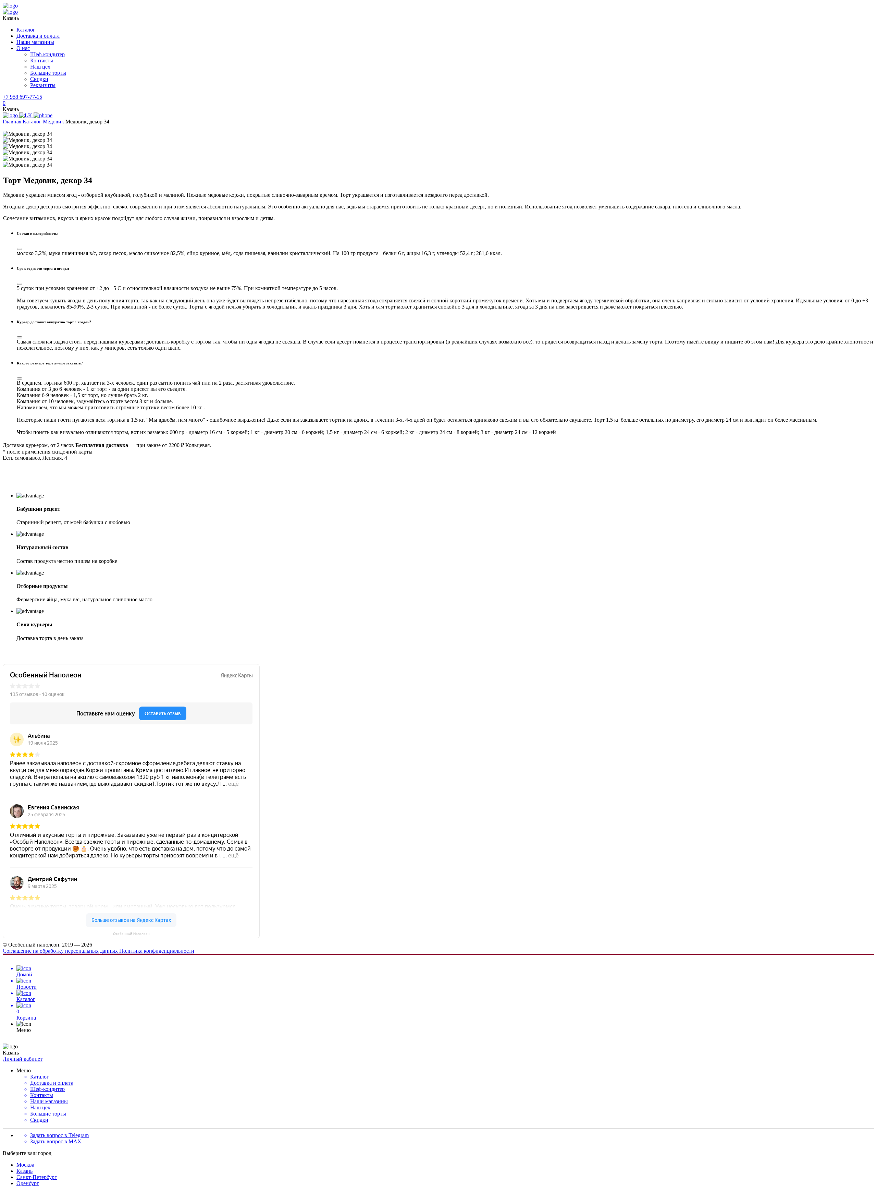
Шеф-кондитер (47, 54)
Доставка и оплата (38, 36)
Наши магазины (35, 42)
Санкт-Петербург (36, 1177)
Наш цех (40, 67)
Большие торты (48, 73)
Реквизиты (42, 85)
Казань (24, 1171)
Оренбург (27, 1183)
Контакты (41, 60)
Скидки (39, 79)
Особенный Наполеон (131, 934)
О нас (23, 48)
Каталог (25, 30)
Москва (25, 1165)
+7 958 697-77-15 (22, 97)
